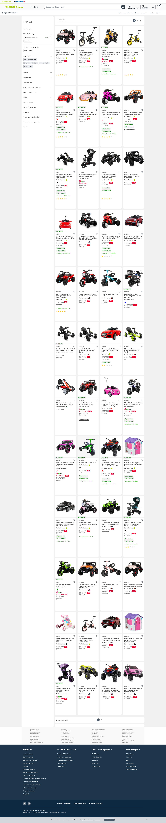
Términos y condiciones (64, 803)
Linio (127, 760)
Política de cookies (80, 803)
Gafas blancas (125, 742)
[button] (84, 7)
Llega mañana (27, 41)
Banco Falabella (131, 766)
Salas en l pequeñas (65, 736)
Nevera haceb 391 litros (127, 733)
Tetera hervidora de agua (66, 730)
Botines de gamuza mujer (127, 729)
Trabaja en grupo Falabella (65, 760)
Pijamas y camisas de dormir (67, 742)
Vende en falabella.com (64, 754)
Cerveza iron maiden (34, 729)
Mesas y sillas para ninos (127, 736)
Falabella (129, 757)
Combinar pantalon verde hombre (67, 737)
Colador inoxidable (96, 739)
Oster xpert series (95, 737)
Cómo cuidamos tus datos (30, 781)
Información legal (28, 763)
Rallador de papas (65, 739)
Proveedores (61, 766)
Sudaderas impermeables (97, 742)
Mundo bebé (28, 66)
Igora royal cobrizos (126, 735)
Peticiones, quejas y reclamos (31, 784)
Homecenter (130, 763)
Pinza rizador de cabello (97, 730)
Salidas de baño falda (65, 733)
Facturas (25, 766)
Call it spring (63, 729)
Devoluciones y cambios (30, 760)
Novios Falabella (97, 757)
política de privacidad (87, 819)
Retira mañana (28, 50)
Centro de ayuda (28, 757)
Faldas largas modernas (35, 732)
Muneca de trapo (34, 737)
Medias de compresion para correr (37, 742)
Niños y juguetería (30, 59)
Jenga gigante (94, 733)
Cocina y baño (44, 63)
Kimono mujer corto (34, 733)
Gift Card (26, 794)
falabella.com (130, 754)
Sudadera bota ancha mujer (128, 732)
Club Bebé (95, 760)
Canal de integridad (29, 775)
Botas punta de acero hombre (128, 740)
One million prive (95, 732)
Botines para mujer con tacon (98, 736)
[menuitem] (140, 12)
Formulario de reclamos (30, 772)
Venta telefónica (28, 754)
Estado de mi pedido (29, 769)
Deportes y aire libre (30, 63)
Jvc (61, 735)
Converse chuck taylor (96, 740)
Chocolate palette (34, 730)
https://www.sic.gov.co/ (30, 788)
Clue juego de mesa (34, 736)
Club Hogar (95, 763)
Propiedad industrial (29, 791)
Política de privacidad (95, 803)
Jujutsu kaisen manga (34, 740)
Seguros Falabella (131, 769)
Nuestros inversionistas (64, 757)
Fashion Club (96, 766)
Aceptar (109, 820)
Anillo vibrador (125, 737)
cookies (98, 819)
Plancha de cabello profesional (98, 729)
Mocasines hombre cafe (97, 735)
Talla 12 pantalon (64, 732)
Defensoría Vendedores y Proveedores (34, 778)
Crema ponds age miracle (127, 730)
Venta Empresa (61, 763)
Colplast (124, 739)
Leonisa (32, 735)
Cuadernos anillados (34, 739)
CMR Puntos (95, 754)
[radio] (57, 75)
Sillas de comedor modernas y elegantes (67, 740)
